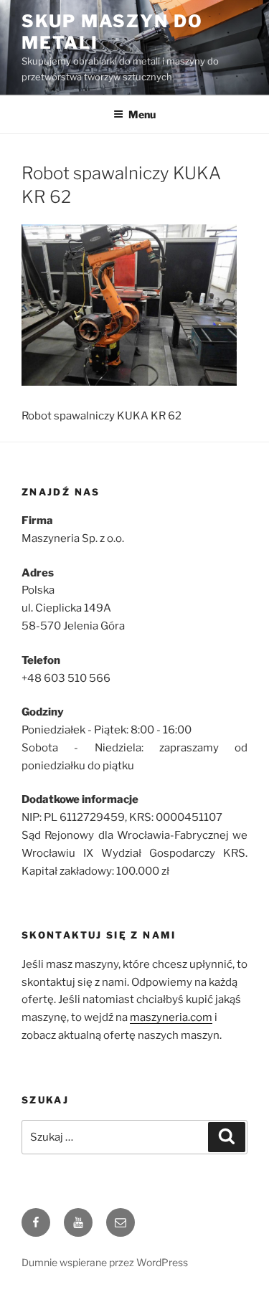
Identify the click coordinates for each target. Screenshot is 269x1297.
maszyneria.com (171, 1017)
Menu (142, 114)
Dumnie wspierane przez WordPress (105, 1262)
